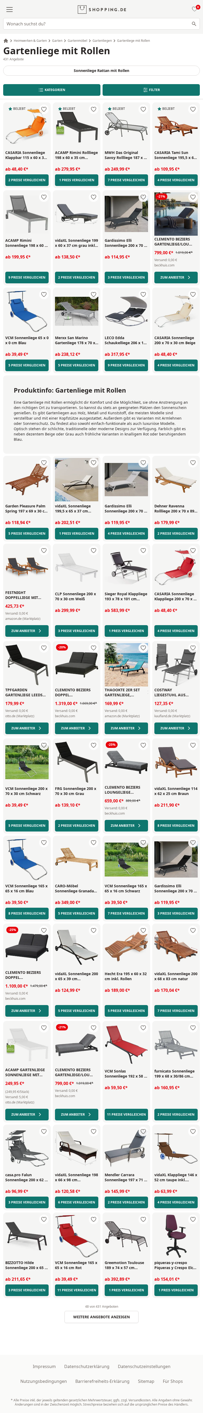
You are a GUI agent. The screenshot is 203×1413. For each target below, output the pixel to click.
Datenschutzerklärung (86, 1366)
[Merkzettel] (194, 9)
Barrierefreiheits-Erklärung (102, 1381)
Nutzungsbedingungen (43, 1381)
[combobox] (101, 24)
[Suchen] (194, 24)
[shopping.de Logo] (102, 9)
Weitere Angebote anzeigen (101, 1316)
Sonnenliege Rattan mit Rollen (101, 70)
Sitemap (146, 1381)
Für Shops (173, 1381)
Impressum (44, 1366)
